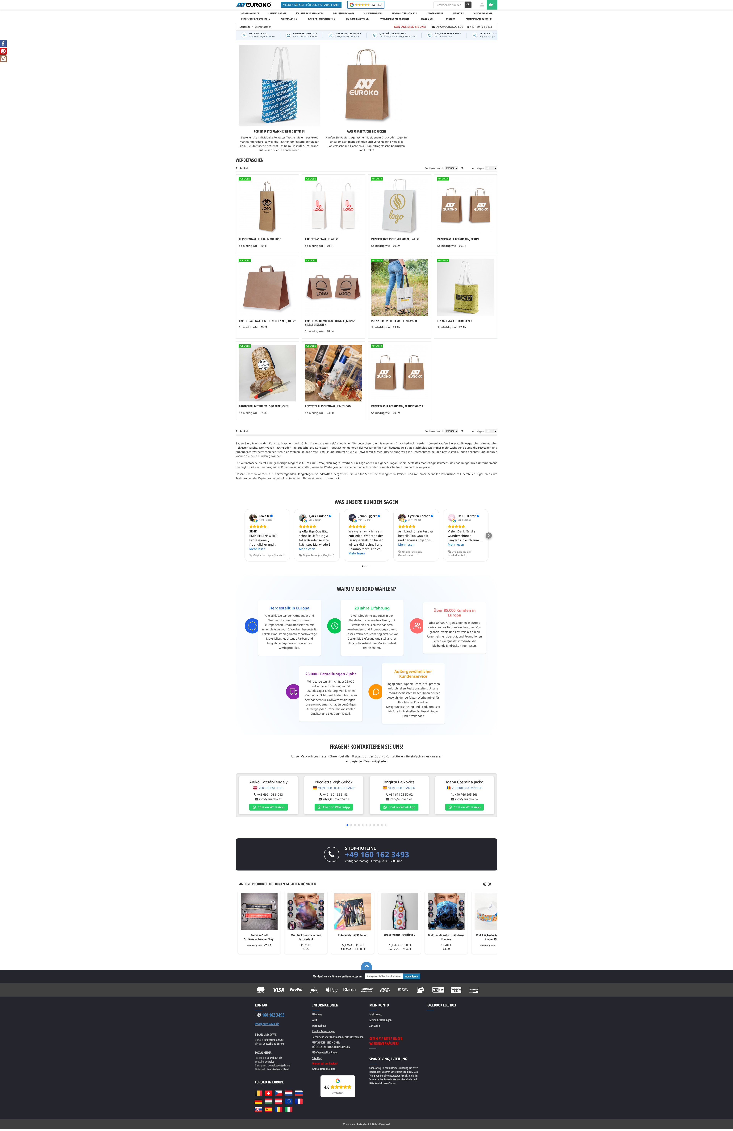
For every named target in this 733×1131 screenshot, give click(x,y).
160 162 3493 (269, 1015)
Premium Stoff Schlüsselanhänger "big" (259, 937)
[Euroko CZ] (279, 1093)
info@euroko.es (401, 799)
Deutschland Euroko (273, 1043)
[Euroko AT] (279, 1101)
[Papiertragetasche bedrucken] (465, 206)
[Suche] (468, 5)
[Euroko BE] (258, 1093)
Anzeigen (478, 168)
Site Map (317, 1058)
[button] (244, 535)
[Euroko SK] (258, 1109)
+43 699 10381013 (270, 794)
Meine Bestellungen (380, 1020)
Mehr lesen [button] (257, 549)
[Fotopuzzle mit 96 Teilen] (352, 911)
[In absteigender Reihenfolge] (462, 168)
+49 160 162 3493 (335, 794)
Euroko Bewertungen (323, 1031)
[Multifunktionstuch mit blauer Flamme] (446, 911)
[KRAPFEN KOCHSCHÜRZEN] (399, 911)
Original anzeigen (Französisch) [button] (410, 553)
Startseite (245, 26)
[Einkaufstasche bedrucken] (465, 287)
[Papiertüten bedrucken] (333, 206)
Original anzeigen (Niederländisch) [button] (459, 553)
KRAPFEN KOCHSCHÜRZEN (399, 935)
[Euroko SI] (299, 1093)
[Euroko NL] (289, 1093)
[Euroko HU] (268, 1101)
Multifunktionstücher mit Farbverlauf (306, 937)
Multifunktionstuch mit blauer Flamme (446, 937)
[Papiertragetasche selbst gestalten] (399, 206)
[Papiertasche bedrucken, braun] (399, 373)
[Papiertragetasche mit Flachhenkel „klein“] (267, 287)
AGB (314, 1020)
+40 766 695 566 (466, 794)
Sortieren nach (434, 168)
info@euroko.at (270, 799)
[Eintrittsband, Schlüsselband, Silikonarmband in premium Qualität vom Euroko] (253, 4)
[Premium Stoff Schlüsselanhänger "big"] (259, 911)
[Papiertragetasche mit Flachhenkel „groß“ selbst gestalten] (333, 287)
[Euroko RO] (279, 1109)
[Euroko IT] (289, 1109)
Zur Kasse (374, 1025)
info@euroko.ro (466, 799)
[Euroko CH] (268, 1093)
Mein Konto (375, 1014)
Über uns (317, 1014)
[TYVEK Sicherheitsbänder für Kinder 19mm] (493, 911)
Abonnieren (411, 976)
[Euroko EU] (289, 1101)
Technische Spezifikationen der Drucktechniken (337, 1037)
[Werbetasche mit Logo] (399, 287)
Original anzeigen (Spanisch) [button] (269, 555)
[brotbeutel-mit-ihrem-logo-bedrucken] (267, 373)
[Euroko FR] (299, 1101)
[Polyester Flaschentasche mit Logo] (333, 373)
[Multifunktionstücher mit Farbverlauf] (305, 911)
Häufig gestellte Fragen (325, 1052)
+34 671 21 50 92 (401, 794)
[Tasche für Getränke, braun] (267, 206)
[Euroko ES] (268, 1109)
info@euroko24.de (335, 799)
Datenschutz (319, 1025)
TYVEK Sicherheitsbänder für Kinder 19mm (493, 937)
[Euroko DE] (258, 1101)
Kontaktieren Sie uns (323, 1069)
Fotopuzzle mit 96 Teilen (352, 935)
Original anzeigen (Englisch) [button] (318, 555)
